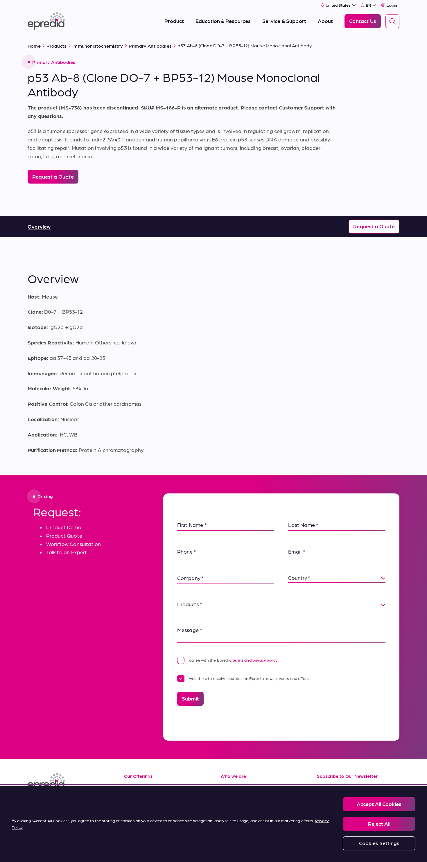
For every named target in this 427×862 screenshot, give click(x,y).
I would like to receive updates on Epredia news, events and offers (248, 678)
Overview (39, 226)
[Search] (392, 21)
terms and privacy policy (254, 660)
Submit (190, 698)
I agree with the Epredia (232, 660)
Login (391, 5)
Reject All (379, 823)
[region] (213, 824)
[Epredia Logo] (69, 782)
